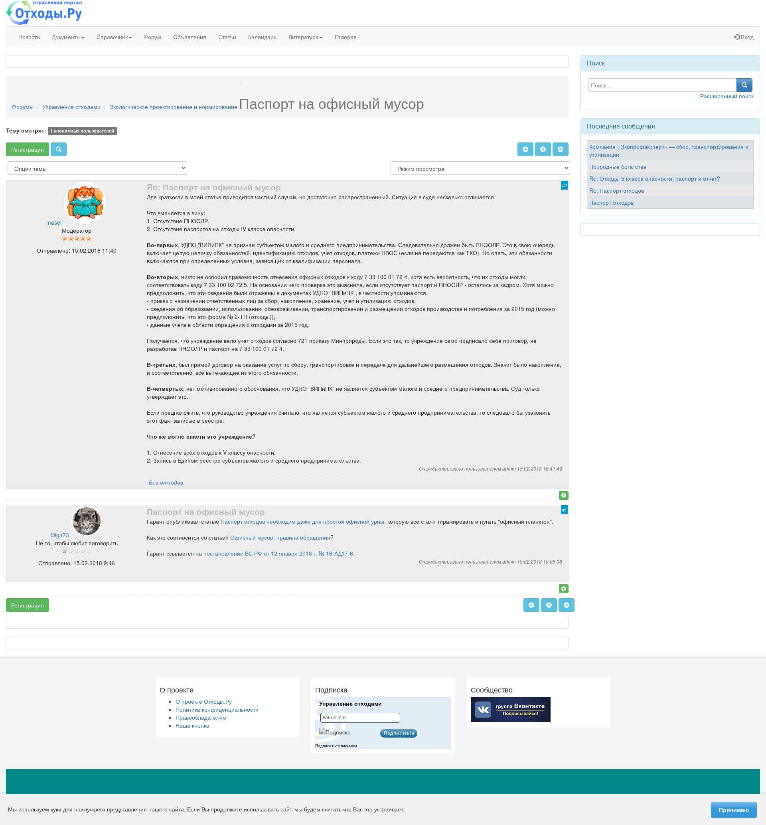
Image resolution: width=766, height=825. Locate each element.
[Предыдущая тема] (525, 149)
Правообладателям (201, 717)
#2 (564, 185)
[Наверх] (564, 495)
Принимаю (734, 810)
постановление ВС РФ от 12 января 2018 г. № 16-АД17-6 (278, 553)
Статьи (227, 37)
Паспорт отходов (611, 202)
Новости (29, 37)
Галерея (346, 37)
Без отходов (166, 482)
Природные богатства (617, 166)
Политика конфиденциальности (217, 709)
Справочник (112, 37)
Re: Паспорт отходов (616, 190)
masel (53, 222)
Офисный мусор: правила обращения (280, 537)
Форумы (23, 107)
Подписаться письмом (336, 746)
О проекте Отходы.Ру (204, 701)
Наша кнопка (192, 725)
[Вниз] (543, 149)
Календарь (262, 37)
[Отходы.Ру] (44, 13)
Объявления (189, 37)
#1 (564, 509)
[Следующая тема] (561, 149)
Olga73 (60, 535)
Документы (66, 37)
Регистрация (27, 149)
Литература (303, 37)
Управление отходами (71, 107)
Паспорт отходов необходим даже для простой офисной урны (302, 521)
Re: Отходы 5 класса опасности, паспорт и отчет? (654, 178)
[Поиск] (59, 149)
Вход (746, 37)
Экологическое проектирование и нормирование (173, 107)
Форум (152, 37)
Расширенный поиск (727, 96)
